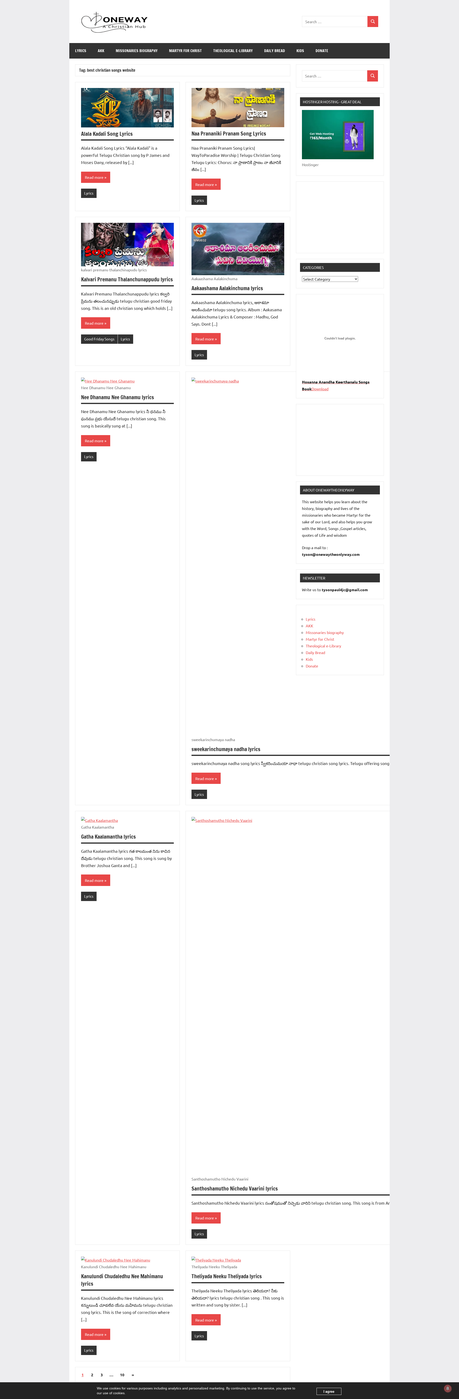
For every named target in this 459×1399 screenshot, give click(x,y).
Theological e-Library (233, 50)
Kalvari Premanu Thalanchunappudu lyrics (127, 279)
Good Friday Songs (99, 339)
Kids (300, 50)
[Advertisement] (340, 217)
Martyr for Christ (185, 50)
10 (122, 1374)
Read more (94, 177)
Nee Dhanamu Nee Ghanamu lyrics (117, 397)
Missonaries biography (137, 50)
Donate (322, 50)
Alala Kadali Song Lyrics (107, 133)
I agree (328, 1391)
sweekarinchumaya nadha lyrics (225, 749)
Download (319, 388)
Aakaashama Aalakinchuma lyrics (227, 288)
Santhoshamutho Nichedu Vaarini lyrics (234, 1188)
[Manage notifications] (448, 1388)
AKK (101, 50)
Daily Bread (274, 50)
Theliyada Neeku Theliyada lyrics (226, 1276)
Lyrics (80, 50)
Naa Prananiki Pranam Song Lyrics (228, 133)
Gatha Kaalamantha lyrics (108, 836)
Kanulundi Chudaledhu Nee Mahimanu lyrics (122, 1280)
